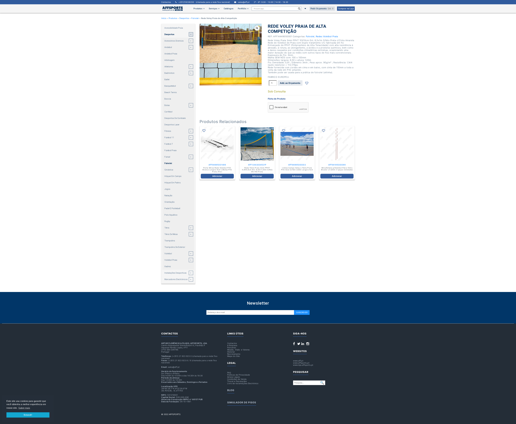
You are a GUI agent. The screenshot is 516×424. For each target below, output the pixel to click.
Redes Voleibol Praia (327, 36)
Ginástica (168, 170)
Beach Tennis (170, 92)
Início (163, 18)
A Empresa (232, 345)
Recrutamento (233, 354)
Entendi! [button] (28, 415)
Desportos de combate (175, 118)
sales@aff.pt (243, 2)
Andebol (168, 47)
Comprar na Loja (346, 9)
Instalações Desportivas (175, 273)
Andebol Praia (170, 54)
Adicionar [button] (217, 176)
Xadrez (167, 266)
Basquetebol (170, 86)
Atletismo (168, 67)
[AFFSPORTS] (172, 8)
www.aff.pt (298, 361)
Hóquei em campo (173, 176)
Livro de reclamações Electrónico (242, 383)
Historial (231, 352)
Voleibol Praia (170, 260)
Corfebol (168, 112)
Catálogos (229, 9)
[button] (257, 28)
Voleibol (168, 253)
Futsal (167, 157)
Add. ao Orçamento (290, 83)
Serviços (213, 9)
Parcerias (231, 347)
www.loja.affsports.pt (303, 365)
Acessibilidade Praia (173, 28)
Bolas (167, 105)
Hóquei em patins (172, 183)
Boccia (167, 99)
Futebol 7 (168, 144)
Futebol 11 (169, 137)
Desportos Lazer (172, 125)
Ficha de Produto (277, 99)
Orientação (169, 202)
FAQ (229, 372)
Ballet (166, 79)
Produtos (198, 9)
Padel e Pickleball (172, 208)
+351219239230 (203, 2)
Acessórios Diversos (174, 41)
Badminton (169, 73)
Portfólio (242, 9)
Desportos (184, 18)
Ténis (166, 228)
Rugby (167, 221)
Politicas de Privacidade (238, 375)
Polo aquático (171, 215)
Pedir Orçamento (322, 9)
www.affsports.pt (301, 363)
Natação (168, 195)
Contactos (166, 2)
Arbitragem (169, 60)
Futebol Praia (170, 150)
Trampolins (169, 241)
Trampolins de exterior (174, 247)
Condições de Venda (237, 379)
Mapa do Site (233, 356)
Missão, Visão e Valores (238, 350)
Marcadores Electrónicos (176, 279)
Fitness (167, 131)
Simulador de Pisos (241, 402)
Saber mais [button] (24, 408)
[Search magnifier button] (299, 8)
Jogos (167, 189)
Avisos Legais (233, 377)
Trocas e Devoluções (237, 381)
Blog (230, 390)
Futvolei (195, 18)
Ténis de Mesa (171, 234)
